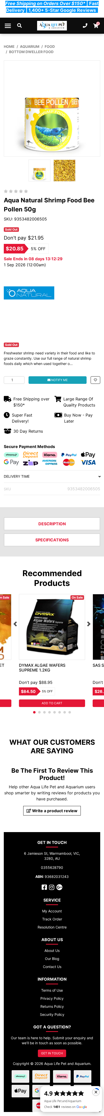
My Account (52, 911)
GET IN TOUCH (52, 1053)
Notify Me (59, 380)
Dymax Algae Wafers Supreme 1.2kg (42, 668)
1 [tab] (34, 712)
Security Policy (52, 1014)
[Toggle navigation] (8, 26)
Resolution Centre (52, 927)
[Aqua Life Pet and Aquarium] (52, 25)
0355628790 (52, 867)
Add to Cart (52, 703)
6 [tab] (59, 712)
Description (52, 523)
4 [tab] (49, 712)
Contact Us (52, 966)
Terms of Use (52, 990)
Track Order (52, 919)
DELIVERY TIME (17, 476)
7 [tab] (64, 712)
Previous (15, 624)
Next (89, 624)
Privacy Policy (52, 998)
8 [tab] (69, 712)
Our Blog (52, 958)
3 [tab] (44, 712)
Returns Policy (52, 1006)
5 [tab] (54, 712)
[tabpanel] (52, 650)
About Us (52, 950)
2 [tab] (39, 712)
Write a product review (54, 810)
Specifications (52, 539)
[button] (95, 380)
